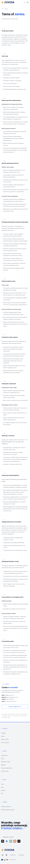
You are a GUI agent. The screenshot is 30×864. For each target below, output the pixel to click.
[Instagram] (2, 855)
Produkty (3, 733)
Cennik (3, 736)
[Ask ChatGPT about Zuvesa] (10, 841)
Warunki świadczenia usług (8, 809)
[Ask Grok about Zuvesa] (18, 841)
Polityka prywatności (6, 806)
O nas (3, 784)
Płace (3, 758)
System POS (4, 755)
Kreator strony (5, 771)
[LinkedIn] (6, 855)
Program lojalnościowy (7, 768)
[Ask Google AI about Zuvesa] (6, 841)
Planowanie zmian (6, 761)
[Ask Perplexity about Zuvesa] (2, 841)
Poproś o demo (5, 739)
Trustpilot (13, 855)
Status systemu (5, 742)
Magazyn (3, 765)
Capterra (21, 855)
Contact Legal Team (14, 706)
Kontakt (3, 790)
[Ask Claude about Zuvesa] (14, 841)
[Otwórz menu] (27, 2)
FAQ (2, 793)
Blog (2, 787)
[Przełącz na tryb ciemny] (24, 2)
